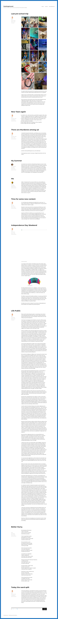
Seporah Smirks (13, 186)
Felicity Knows (13, 168)
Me (12, 179)
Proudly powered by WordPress (13, 615)
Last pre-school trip (19, 14)
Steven (12, 19)
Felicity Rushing (13, 166)
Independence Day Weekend (24, 225)
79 (17, 609)
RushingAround (8, 6)
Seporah (12, 184)
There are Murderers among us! (25, 130)
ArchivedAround (51, 6)
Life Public (15, 311)
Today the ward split (20, 587)
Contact (46, 6)
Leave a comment (13, 208)
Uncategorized (13, 119)
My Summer (16, 161)
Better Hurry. (17, 527)
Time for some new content (23, 199)
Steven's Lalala (13, 21)
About (43, 6)
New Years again (18, 112)
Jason (12, 532)
